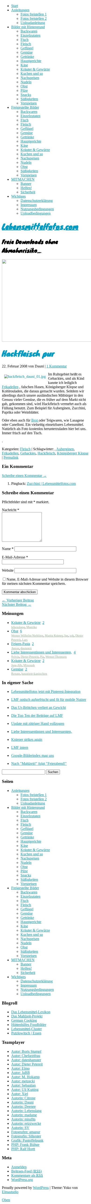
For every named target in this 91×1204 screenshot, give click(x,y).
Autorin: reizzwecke (26, 1123)
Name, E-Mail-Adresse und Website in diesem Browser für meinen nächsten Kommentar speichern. (45, 581)
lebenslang (18, 627)
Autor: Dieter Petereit (27, 1064)
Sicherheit (28, 192)
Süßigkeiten (29, 99)
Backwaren (29, 31)
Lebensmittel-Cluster (26, 1029)
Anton (15, 648)
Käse (24, 65)
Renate (15, 673)
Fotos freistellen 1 (34, 14)
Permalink (11, 457)
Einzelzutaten (30, 35)
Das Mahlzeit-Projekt (26, 1016)
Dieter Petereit (30, 656)
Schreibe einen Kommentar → (24, 476)
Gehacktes (28, 453)
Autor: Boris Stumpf (26, 1051)
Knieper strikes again (26, 740)
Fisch (24, 40)
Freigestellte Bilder (25, 107)
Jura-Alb (16, 665)
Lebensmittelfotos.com (40, 226)
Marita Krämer (54, 635)
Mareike (31, 627)
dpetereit (26, 648)
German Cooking (24, 1020)
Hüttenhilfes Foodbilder (28, 1025)
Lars (25, 640)
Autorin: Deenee (23, 1106)
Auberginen (65, 449)
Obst (24, 86)
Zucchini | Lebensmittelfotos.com (51, 484)
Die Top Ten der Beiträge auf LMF (37, 716)
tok (72, 635)
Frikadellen (10, 387)
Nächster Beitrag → (16, 604)
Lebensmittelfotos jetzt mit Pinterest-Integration (45, 692)
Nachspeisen (30, 78)
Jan (66, 635)
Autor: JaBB (20, 1073)
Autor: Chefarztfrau (25, 1056)
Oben (6, 1200)
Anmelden (19, 1167)
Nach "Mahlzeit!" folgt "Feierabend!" (39, 763)
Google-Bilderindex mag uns (32, 755)
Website (8, 570)
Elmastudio (10, 1192)
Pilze (24, 90)
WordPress (41, 1188)
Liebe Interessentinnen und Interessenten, (41, 652)
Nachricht (10, 510)
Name (8, 549)
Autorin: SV (20, 1128)
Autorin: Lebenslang (26, 1111)
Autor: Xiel (19, 1094)
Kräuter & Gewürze (35, 69)
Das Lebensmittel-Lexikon (30, 1012)
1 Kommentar (56, 366)
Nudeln (26, 82)
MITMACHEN (23, 179)
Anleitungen (20, 10)
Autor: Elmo (20, 1068)
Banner (26, 184)
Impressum (29, 205)
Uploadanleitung (33, 23)
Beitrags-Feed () (26, 1171)
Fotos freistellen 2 (34, 18)
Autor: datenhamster (26, 1060)
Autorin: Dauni (22, 1102)
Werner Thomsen (56, 656)
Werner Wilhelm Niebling (27, 635)
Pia (42, 656)
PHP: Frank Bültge (25, 1145)
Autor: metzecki (23, 1081)
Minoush (29, 665)
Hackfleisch (46, 453)
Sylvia (15, 656)
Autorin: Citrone (23, 1098)
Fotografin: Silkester (26, 1136)
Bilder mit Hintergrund (28, 27)
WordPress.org (22, 1180)
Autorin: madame (24, 1115)
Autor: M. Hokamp (25, 1077)
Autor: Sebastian (23, 1085)
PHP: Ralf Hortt (23, 1149)
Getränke (27, 57)
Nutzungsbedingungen (37, 209)
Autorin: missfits (23, 1119)
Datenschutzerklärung (37, 201)
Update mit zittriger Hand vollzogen (37, 724)
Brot (35, 420)
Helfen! (26, 188)
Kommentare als (27, 1175)
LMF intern (19, 748)
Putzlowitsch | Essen (26, 1033)
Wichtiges (18, 196)
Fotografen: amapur (25, 1132)
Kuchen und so (32, 74)
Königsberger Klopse (72, 453)
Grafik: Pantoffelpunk (27, 1140)
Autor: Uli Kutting (24, 1090)
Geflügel (27, 48)
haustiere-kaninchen (34, 673)
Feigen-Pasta (20, 644)
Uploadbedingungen (36, 213)
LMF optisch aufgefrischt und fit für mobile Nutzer (48, 700)
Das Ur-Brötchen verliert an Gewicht (38, 708)
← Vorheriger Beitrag (18, 600)
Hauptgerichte (31, 61)
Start (14, 6)
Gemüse (27, 52)
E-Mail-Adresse (15, 557)
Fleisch (26, 44)
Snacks (26, 95)
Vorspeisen (29, 103)
